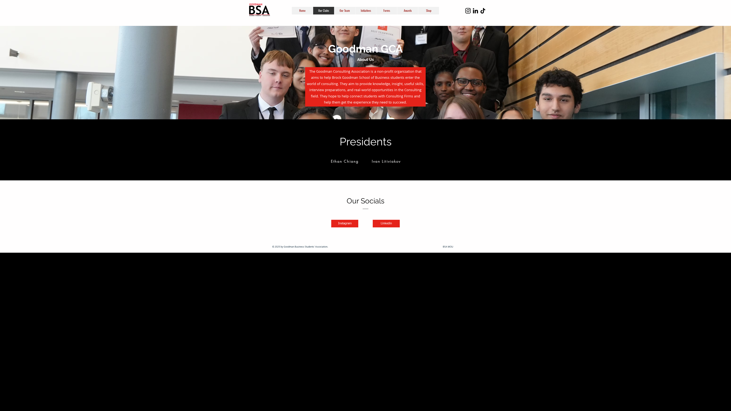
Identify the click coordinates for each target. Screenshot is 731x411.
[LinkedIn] (475, 10)
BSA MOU (448, 246)
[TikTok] (483, 10)
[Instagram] (468, 10)
